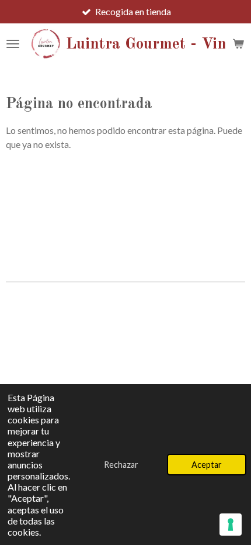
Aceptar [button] (206, 465)
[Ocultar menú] (13, 43)
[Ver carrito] (238, 43)
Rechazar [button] (121, 465)
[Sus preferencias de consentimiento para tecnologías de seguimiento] (230, 524)
